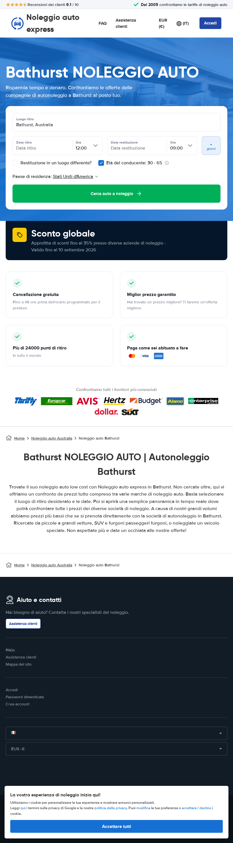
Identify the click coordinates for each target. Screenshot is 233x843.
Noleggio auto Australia (51, 438)
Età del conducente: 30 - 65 (134, 163)
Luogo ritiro (25, 119)
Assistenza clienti (126, 23)
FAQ (103, 23)
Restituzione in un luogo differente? (55, 163)
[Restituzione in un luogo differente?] (15, 163)
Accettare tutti (116, 826)
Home (19, 438)
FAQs (10, 650)
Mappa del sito (19, 664)
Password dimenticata (25, 697)
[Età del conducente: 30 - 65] (101, 163)
